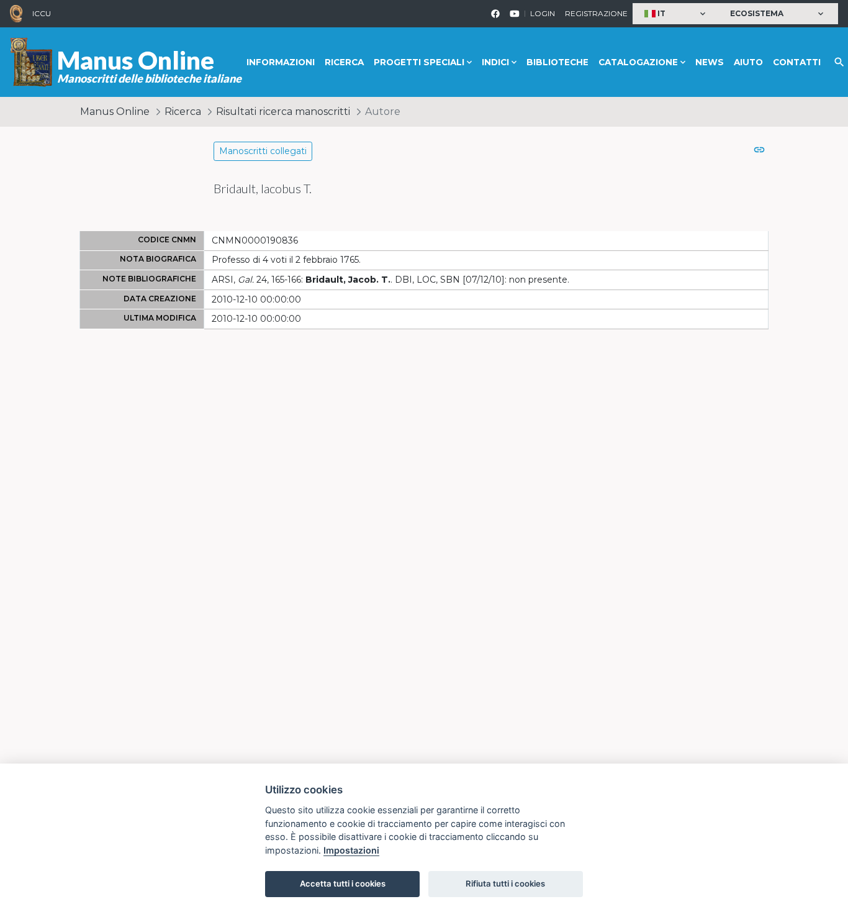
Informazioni (280, 62)
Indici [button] (495, 62)
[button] (676, 14)
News (709, 62)
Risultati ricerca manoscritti (283, 111)
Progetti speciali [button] (419, 62)
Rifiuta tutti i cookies (505, 883)
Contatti (797, 62)
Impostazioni (351, 850)
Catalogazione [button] (638, 62)
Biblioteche (557, 62)
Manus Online (115, 111)
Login (542, 13)
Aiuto (748, 62)
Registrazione (596, 13)
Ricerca (344, 62)
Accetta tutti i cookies (343, 883)
